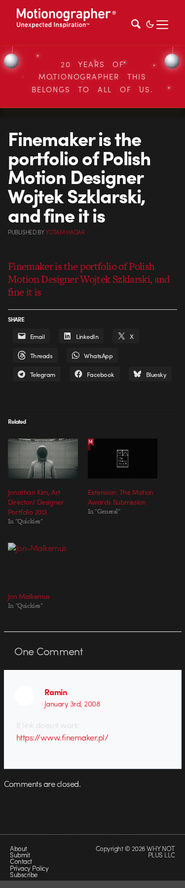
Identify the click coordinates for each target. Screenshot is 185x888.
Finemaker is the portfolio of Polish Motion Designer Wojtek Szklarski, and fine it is (89, 279)
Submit (20, 854)
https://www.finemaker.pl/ (62, 737)
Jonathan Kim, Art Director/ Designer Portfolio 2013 (36, 502)
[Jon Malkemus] (43, 563)
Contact (21, 861)
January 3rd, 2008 (72, 703)
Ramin (55, 692)
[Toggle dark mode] (150, 23)
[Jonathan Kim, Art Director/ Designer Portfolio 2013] (43, 459)
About (18, 848)
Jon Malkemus (29, 596)
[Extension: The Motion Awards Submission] (123, 459)
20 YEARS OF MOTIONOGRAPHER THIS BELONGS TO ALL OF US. (92, 77)
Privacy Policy (29, 868)
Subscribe (23, 874)
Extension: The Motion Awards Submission (120, 497)
